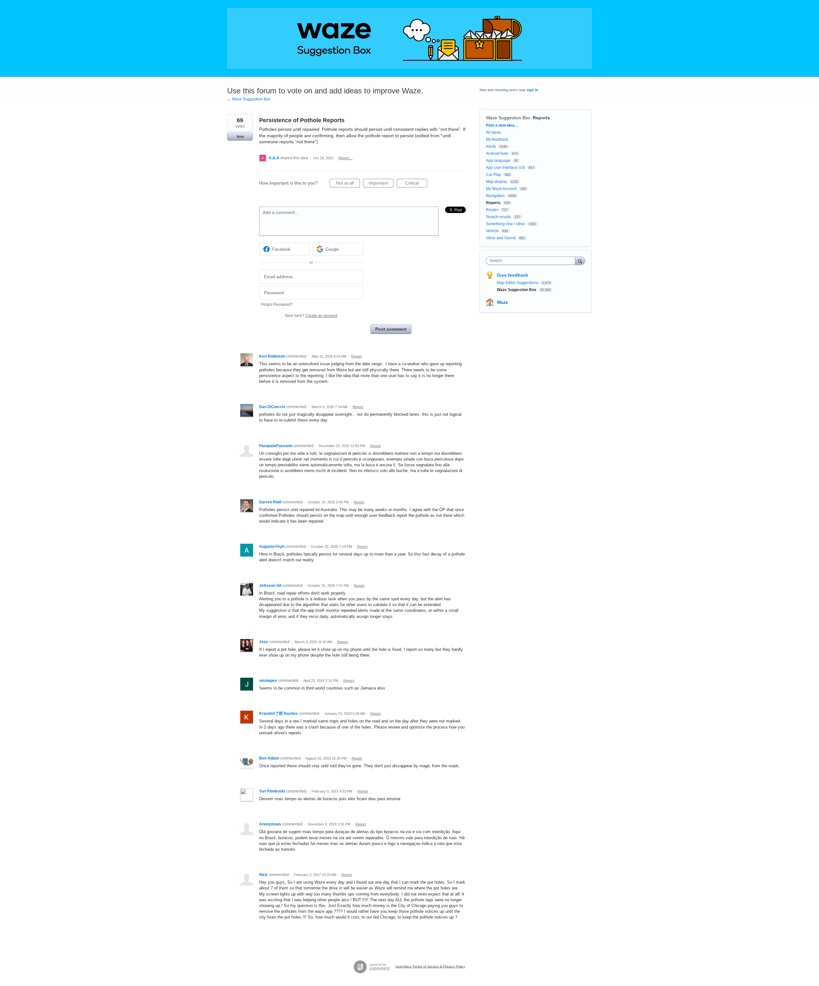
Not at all (348, 183)
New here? (311, 315)
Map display (496, 181)
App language (498, 160)
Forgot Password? (277, 304)
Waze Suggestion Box (508, 117)
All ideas (493, 132)
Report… (345, 158)
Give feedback (512, 275)
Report (356, 356)
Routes (492, 210)
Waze (502, 302)
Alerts (491, 146)
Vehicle (492, 231)
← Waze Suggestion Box (248, 99)
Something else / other (505, 224)
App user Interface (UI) (505, 167)
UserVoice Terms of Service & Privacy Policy (430, 966)
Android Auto (497, 153)
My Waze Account (501, 188)
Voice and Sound (501, 238)
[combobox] (532, 260)
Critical (416, 183)
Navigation (495, 195)
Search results (498, 217)
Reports (541, 117)
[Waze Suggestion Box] (409, 38)
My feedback (497, 139)
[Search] (580, 260)
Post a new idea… (502, 125)
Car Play (493, 174)
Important (381, 183)
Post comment (391, 329)
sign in (532, 90)
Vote (240, 136)
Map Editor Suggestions (518, 282)
